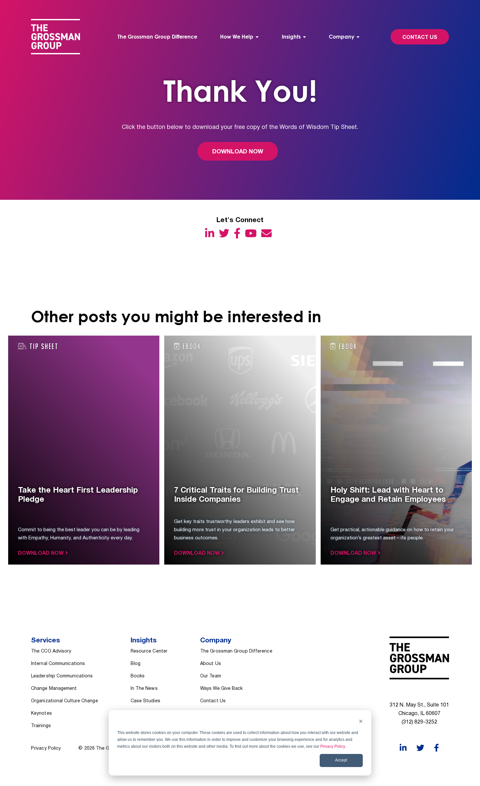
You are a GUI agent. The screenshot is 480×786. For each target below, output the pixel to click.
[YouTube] (252, 233)
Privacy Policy (332, 746)
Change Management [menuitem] (54, 689)
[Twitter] (225, 233)
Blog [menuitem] (135, 664)
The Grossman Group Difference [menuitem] (157, 36)
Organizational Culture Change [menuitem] (64, 701)
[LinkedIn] (211, 233)
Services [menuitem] (45, 641)
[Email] (268, 233)
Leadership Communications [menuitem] (62, 676)
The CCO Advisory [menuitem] (51, 651)
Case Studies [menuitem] (145, 701)
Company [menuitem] (341, 36)
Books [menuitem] (138, 676)
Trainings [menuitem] (41, 726)
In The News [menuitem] (144, 689)
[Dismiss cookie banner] (361, 722)
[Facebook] (239, 233)
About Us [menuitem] (210, 664)
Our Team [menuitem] (210, 676)
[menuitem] (239, 36)
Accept (341, 760)
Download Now (237, 152)
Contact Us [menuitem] (213, 701)
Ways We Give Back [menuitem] (221, 689)
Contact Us (419, 37)
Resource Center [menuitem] (149, 651)
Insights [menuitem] (291, 36)
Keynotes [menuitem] (41, 713)
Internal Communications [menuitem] (58, 664)
